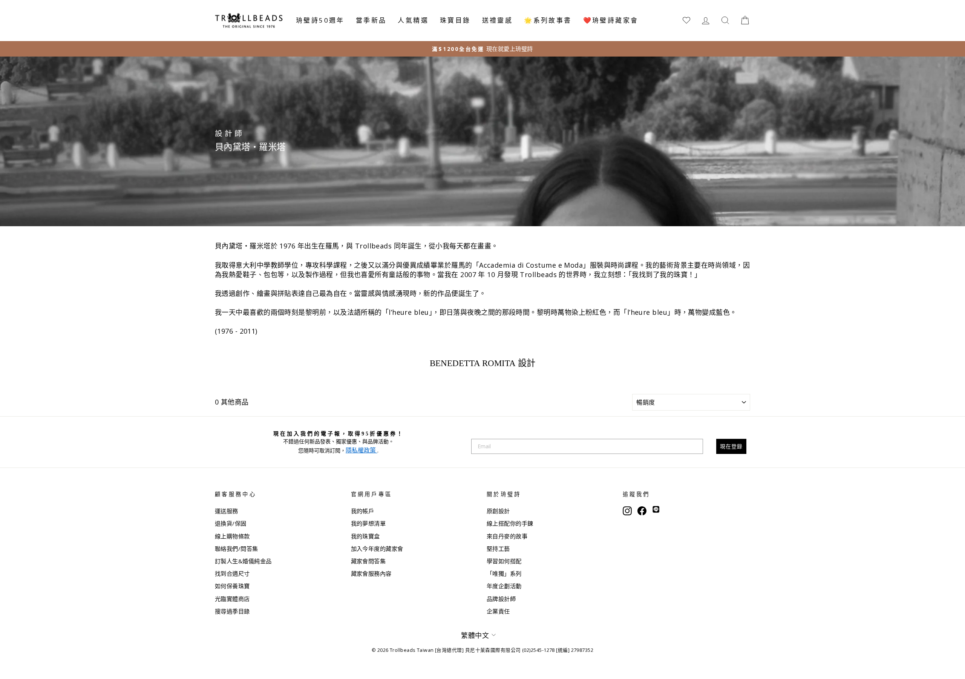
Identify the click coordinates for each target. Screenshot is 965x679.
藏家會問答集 (368, 561)
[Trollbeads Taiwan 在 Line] (656, 510)
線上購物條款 (232, 536)
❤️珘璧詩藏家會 (611, 20)
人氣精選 (413, 20)
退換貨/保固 (231, 523)
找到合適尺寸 (232, 573)
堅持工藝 (498, 548)
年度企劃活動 (504, 586)
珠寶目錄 (455, 20)
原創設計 (498, 511)
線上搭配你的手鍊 (510, 523)
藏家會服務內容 (371, 573)
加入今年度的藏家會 (377, 548)
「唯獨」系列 (504, 573)
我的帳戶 (362, 511)
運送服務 (226, 511)
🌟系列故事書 (547, 20)
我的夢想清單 (368, 523)
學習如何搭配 (504, 561)
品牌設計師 (501, 598)
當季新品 (371, 20)
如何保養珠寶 (232, 586)
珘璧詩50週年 (320, 20)
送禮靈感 (497, 20)
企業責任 (498, 611)
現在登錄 (731, 446)
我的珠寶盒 (365, 536)
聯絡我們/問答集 (236, 548)
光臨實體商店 (232, 598)
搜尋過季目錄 (232, 611)
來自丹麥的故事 (507, 536)
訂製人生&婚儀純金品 (243, 561)
